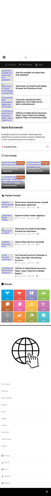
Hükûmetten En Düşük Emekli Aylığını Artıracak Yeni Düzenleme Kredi (31, 87)
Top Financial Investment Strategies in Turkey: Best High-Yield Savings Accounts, (31, 257)
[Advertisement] (25, 26)
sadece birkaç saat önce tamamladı (29, 242)
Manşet (20, 163)
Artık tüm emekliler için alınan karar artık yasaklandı (30, 73)
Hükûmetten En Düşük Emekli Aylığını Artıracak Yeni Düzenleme (30, 230)
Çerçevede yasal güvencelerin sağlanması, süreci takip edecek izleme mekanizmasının (29, 101)
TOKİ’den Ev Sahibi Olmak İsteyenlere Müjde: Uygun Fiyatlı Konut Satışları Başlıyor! (30, 271)
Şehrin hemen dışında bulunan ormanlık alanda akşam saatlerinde (31, 203)
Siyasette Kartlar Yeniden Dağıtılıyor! (30, 215)
